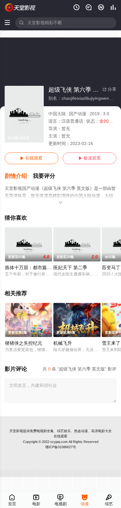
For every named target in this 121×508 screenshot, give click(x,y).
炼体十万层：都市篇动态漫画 (35, 267)
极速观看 (89, 158)
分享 (109, 89)
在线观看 (31, 158)
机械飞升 (62, 343)
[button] (19, 176)
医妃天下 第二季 (70, 267)
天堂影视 (16, 431)
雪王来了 (111, 343)
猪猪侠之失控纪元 (23, 343)
